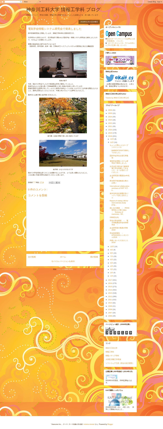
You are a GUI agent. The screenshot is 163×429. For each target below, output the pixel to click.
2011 (110, 300)
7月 (111, 256)
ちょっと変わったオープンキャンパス (119, 146)
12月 (112, 139)
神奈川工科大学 (111, 348)
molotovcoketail (89, 424)
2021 (110, 126)
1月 (111, 276)
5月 (111, 263)
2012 (110, 296)
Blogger (110, 424)
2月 (111, 273)
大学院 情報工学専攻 (113, 359)
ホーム (63, 257)
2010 (110, 303)
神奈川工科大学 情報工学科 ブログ (63, 9)
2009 (110, 306)
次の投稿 (32, 257)
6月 (111, 260)
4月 (111, 266)
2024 (110, 117)
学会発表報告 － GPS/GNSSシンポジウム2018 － (119, 235)
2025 (110, 113)
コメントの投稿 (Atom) (65, 269)
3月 (111, 269)
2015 (110, 287)
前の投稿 (94, 257)
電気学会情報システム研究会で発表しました (119, 162)
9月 (111, 250)
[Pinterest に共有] (59, 182)
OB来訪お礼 (114, 217)
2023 (110, 120)
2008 (110, 309)
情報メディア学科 (112, 356)
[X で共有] (54, 182)
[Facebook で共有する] (57, 182)
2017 (110, 280)
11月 (112, 142)
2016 (110, 283)
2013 (110, 293)
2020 (110, 130)
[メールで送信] (50, 182)
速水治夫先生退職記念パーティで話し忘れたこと (119, 195)
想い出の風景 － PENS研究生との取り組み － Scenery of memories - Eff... (119, 211)
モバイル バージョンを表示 (63, 261)
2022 (110, 123)
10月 (112, 246)
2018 (110, 136)
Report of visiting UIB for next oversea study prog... (119, 203)
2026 (110, 110)
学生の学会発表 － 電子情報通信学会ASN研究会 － (119, 223)
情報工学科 (110, 352)
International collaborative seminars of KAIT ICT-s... (119, 188)
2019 (110, 133)
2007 (110, 313)
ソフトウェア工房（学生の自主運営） (120, 363)
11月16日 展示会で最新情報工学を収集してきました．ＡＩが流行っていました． (119, 169)
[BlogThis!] (52, 182)
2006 (110, 316)
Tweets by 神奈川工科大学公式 (117, 98)
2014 (110, 290)
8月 (111, 253)
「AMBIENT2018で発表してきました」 (119, 151)
